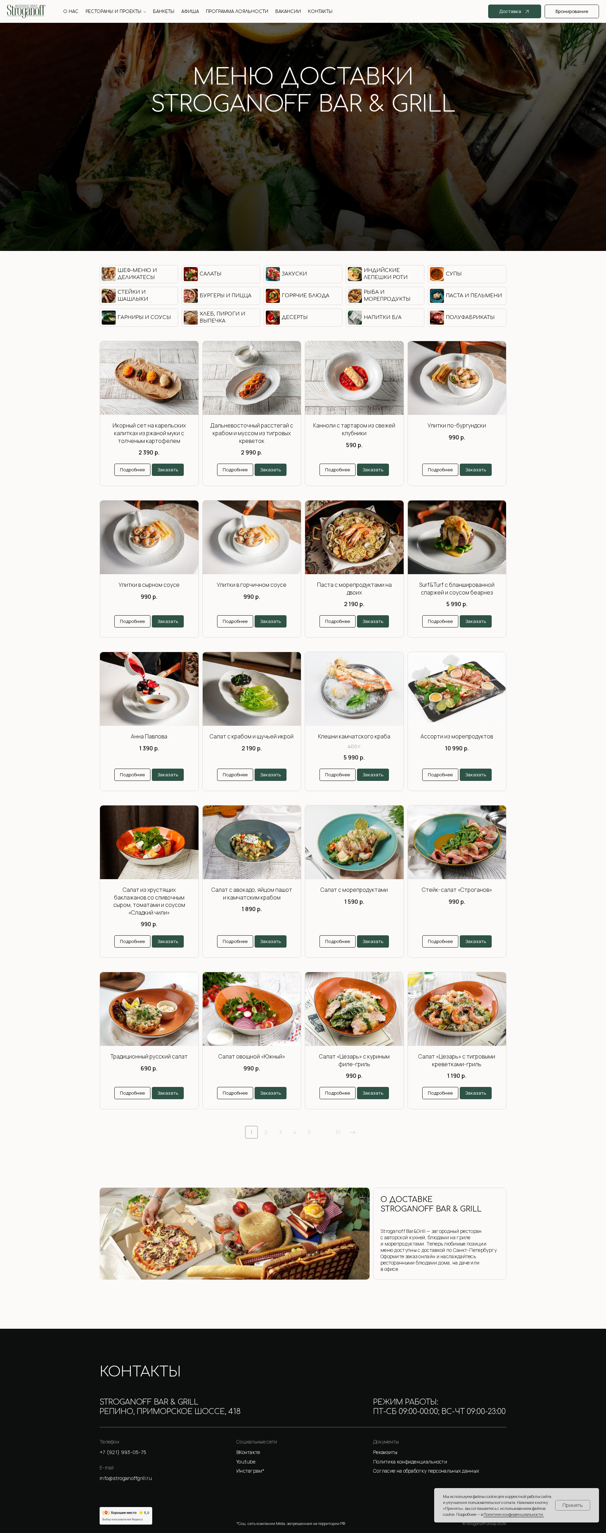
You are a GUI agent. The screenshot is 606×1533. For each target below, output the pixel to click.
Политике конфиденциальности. (514, 1514)
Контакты (320, 11)
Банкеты (163, 11)
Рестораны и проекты (113, 11)
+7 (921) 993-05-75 (303, 133)
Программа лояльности (237, 11)
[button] (439, 1452)
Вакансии (288, 11)
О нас (71, 11)
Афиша (190, 11)
